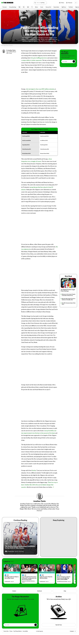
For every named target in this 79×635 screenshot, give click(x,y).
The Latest (5, 7)
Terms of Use (6, 631)
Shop (65, 591)
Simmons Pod (48, 7)
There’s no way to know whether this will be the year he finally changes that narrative (39, 485)
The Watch (71, 7)
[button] (40, 2)
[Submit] (74, 61)
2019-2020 (42, 132)
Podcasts (70, 2)
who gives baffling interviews (39, 58)
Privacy (11, 631)
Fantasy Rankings (12, 7)
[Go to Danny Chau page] (6, 551)
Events (41, 7)
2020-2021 (24, 132)
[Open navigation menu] (76, 2)
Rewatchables (56, 7)
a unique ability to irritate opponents (31, 60)
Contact (14, 591)
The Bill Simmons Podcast (62, 581)
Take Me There (58, 624)
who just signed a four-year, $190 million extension (40, 89)
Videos (62, 2)
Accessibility (25, 631)
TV (32, 7)
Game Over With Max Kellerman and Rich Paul (29, 581)
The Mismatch (7, 581)
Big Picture (64, 7)
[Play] (12, 569)
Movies (36, 7)
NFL (24, 7)
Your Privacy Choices (17, 631)
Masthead (39, 591)
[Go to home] (7, 2)
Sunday (34, 470)
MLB (28, 7)
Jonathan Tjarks (12, 50)
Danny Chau (11, 551)
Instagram (72, 631)
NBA (19, 7)
